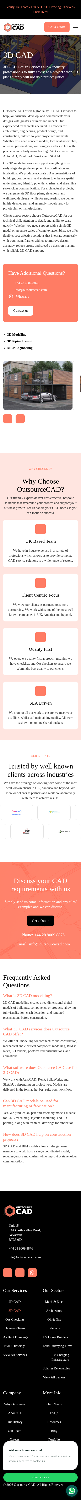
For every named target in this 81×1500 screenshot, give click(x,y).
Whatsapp (22, 296)
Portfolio (54, 1439)
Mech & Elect (54, 1301)
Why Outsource (14, 1404)
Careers (15, 1439)
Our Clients (54, 1404)
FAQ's (54, 1413)
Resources (54, 1422)
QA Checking (14, 1319)
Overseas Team (15, 1328)
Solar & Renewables (56, 1368)
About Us (14, 1413)
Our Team (14, 1431)
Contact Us (14, 1448)
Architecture (54, 1310)
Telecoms (54, 1328)
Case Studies (54, 1457)
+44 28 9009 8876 (27, 283)
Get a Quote (57, 27)
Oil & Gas (54, 1319)
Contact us (20, 310)
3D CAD (15, 1310)
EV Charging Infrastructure (60, 1357)
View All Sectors (54, 1377)
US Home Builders (55, 1337)
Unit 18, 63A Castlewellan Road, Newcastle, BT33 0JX (25, 1232)
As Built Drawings (15, 1337)
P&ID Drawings (14, 1346)
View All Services (15, 1355)
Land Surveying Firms (57, 1346)
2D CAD (15, 1301)
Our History (14, 1422)
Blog (54, 1431)
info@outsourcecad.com (31, 290)
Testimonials (54, 1448)
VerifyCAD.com (15, 1457)
